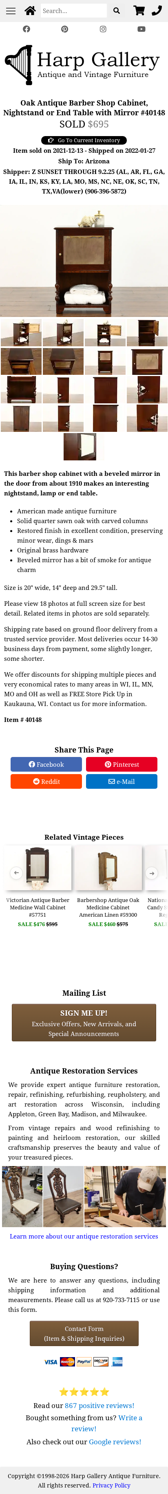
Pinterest (125, 764)
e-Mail (125, 781)
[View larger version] (84, 260)
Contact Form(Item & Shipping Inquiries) (84, 1333)
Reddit (50, 781)
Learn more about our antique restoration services (84, 1236)
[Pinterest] (65, 29)
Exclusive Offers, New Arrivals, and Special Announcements (84, 1023)
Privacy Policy (111, 1485)
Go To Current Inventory (89, 140)
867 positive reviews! (100, 1405)
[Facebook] (26, 29)
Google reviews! (115, 1441)
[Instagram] (103, 29)
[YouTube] (141, 29)
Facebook (49, 764)
